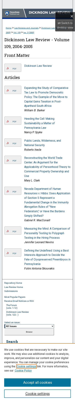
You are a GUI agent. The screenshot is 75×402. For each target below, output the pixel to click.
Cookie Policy (23, 370)
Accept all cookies (37, 382)
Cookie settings (26, 366)
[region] (37, 372)
